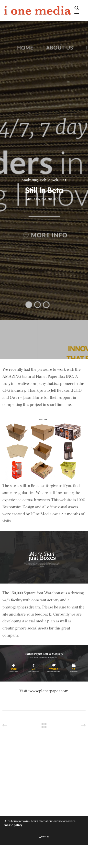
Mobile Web (48, 180)
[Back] (44, 725)
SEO (63, 180)
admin (30, 199)
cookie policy (13, 825)
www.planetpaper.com (49, 690)
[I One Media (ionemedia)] (37, 10)
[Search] (77, 8)
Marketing (30, 180)
